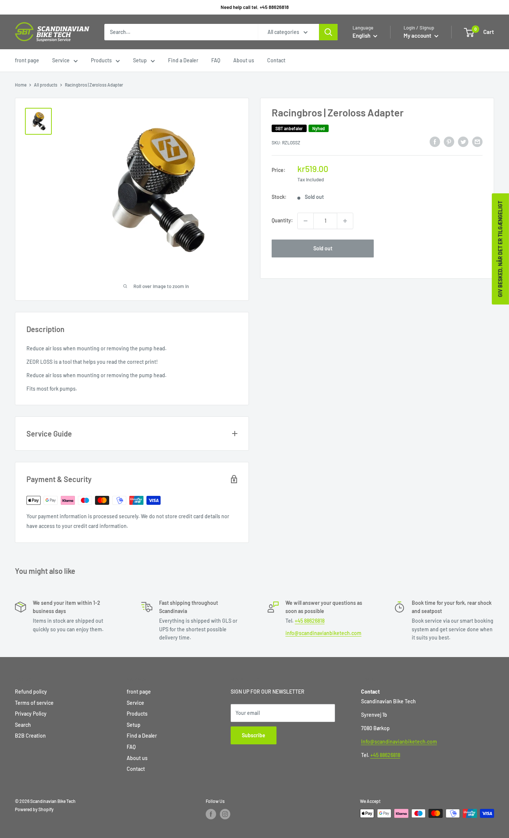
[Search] (328, 32)
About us (243, 60)
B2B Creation (30, 735)
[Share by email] (477, 142)
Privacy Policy (31, 713)
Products (101, 60)
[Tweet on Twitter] (463, 142)
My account (418, 35)
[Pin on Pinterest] (449, 142)
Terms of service (34, 703)
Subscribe (253, 735)
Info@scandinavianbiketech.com (399, 741)
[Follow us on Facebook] (211, 814)
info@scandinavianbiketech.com (323, 633)
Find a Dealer (183, 60)
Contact (276, 60)
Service (61, 60)
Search (23, 725)
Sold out (322, 248)
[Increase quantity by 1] (345, 221)
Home (20, 84)
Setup (140, 60)
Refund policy (31, 691)
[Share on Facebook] (435, 142)
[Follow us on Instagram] (225, 814)
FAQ (215, 60)
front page (27, 60)
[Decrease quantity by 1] (305, 221)
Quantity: (282, 221)
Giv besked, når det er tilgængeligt (500, 249)
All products (45, 84)
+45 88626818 (310, 620)
